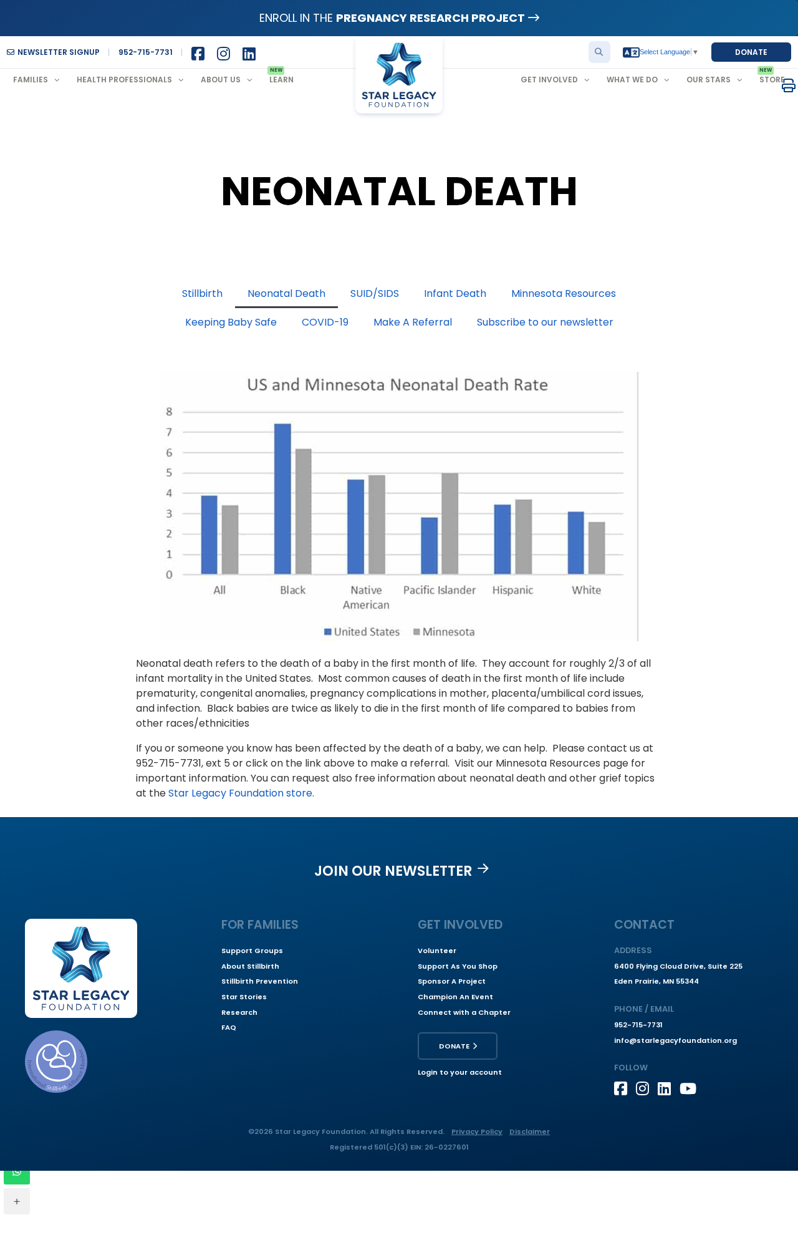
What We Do (632, 79)
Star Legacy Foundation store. (240, 793)
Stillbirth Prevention (259, 981)
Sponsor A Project (452, 981)
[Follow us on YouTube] (690, 1088)
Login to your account (460, 1072)
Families (30, 79)
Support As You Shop (458, 966)
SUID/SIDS (374, 293)
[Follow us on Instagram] (647, 1088)
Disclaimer (529, 1131)
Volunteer (437, 951)
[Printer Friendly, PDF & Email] (789, 85)
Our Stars (708, 79)
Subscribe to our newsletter (545, 322)
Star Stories (244, 997)
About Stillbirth (250, 966)
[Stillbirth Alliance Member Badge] (56, 1061)
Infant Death (455, 293)
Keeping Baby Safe (231, 322)
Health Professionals (124, 79)
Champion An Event (455, 997)
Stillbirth (202, 293)
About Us (221, 79)
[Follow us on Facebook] (625, 1088)
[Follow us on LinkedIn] (669, 1088)
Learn (281, 79)
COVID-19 (325, 322)
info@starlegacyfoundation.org (675, 1040)
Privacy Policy (476, 1131)
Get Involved (549, 79)
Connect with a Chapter (464, 1012)
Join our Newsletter (393, 871)
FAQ (228, 1027)
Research (239, 1012)
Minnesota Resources (563, 293)
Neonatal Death (286, 293)
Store (772, 79)
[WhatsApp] (17, 1171)
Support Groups (252, 951)
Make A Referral (412, 322)
